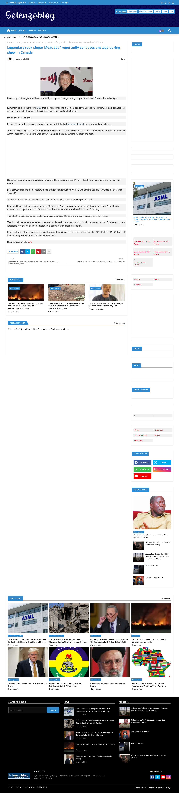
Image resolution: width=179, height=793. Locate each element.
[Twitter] (27, 251)
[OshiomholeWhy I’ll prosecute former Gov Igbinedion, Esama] (152, 512)
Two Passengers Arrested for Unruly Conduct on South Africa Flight (65, 684)
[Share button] (49, 251)
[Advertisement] (66, 159)
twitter (164, 462)
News (165, 11)
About (157, 279)
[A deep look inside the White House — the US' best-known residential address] (138, 557)
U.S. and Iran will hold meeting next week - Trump (157, 543)
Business (138, 440)
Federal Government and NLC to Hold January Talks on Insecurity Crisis (106, 304)
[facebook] (143, 415)
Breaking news (20, 42)
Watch (41, 30)
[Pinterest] (38, 251)
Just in (21, 30)
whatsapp (144, 469)
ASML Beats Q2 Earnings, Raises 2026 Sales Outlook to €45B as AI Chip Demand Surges (151, 219)
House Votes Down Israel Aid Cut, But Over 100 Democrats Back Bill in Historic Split (109, 640)
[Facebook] (22, 251)
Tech (171, 11)
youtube (144, 476)
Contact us (42, 3)
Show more (120, 279)
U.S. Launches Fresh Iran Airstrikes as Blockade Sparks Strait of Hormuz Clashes (68, 640)
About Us (32, 3)
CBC (39, 107)
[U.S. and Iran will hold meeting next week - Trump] (138, 545)
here (30, 241)
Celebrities (159, 430)
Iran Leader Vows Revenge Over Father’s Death (108, 684)
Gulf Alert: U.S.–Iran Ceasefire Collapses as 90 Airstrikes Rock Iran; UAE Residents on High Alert (25, 306)
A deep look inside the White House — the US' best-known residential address (157, 556)
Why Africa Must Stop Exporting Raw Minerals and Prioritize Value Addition (148, 684)
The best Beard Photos (154, 577)
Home (13, 30)
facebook (144, 462)
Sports (157, 11)
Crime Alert (132, 11)
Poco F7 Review (151, 566)
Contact (138, 284)
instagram (163, 469)
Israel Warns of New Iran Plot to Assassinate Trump (27, 684)
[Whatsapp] (33, 251)
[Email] (43, 251)
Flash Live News (145, 11)
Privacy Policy (54, 3)
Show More (166, 598)
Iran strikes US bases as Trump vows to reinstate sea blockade (149, 640)
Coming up (65, 3)
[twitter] (162, 415)
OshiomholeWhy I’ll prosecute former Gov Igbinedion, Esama (150, 536)
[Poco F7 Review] (138, 569)
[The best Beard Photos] (138, 580)
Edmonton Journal (75, 123)
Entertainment (141, 435)
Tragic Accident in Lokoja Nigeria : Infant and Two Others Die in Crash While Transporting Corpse (66, 306)
